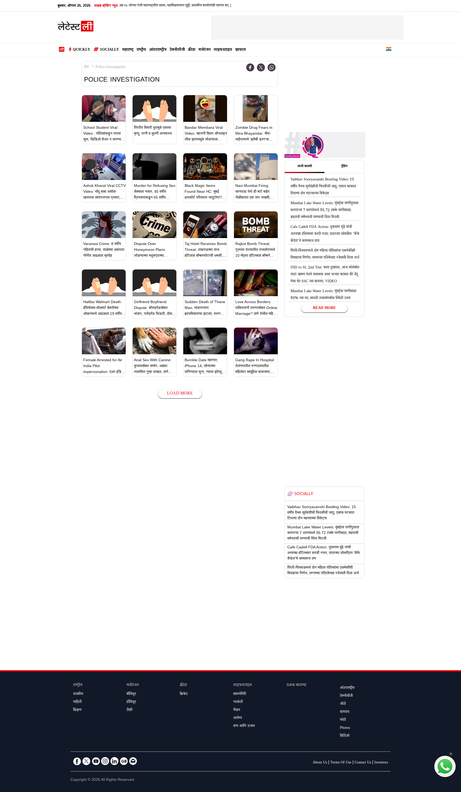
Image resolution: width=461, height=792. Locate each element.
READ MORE (324, 308)
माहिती (77, 702)
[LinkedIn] (114, 761)
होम (86, 67)
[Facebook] (250, 67)
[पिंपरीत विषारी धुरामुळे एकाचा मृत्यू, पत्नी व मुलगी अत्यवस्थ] (154, 108)
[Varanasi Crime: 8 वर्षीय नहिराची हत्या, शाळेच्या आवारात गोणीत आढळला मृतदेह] (104, 224)
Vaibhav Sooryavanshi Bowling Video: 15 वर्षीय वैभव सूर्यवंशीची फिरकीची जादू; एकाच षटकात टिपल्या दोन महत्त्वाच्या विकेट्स (323, 187)
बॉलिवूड (131, 694)
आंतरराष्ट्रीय (157, 50)
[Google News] (124, 761)
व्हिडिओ (344, 736)
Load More (180, 394)
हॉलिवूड (131, 702)
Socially (109, 50)
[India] (389, 50)
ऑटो (343, 704)
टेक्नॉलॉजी (177, 50)
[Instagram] (105, 761)
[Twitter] (261, 67)
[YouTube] (96, 761)
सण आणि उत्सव (244, 726)
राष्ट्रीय (141, 50)
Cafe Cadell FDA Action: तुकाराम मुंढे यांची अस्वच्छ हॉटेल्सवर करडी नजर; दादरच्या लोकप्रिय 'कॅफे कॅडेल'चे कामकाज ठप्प (325, 234)
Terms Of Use (340, 763)
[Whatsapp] (272, 67)
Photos (345, 728)
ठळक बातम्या (296, 685)
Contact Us (363, 763)
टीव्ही (129, 710)
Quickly (81, 50)
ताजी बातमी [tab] (304, 166)
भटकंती (238, 702)
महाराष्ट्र (127, 50)
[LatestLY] (75, 27)
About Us (320, 763)
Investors (381, 763)
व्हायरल (240, 50)
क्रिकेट (184, 694)
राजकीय (78, 694)
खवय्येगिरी (239, 694)
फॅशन (236, 710)
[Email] (133, 761)
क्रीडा (191, 50)
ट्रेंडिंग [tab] (344, 166)
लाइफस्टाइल (223, 50)
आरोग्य (237, 718)
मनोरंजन (204, 50)
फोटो (343, 720)
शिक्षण (77, 710)
